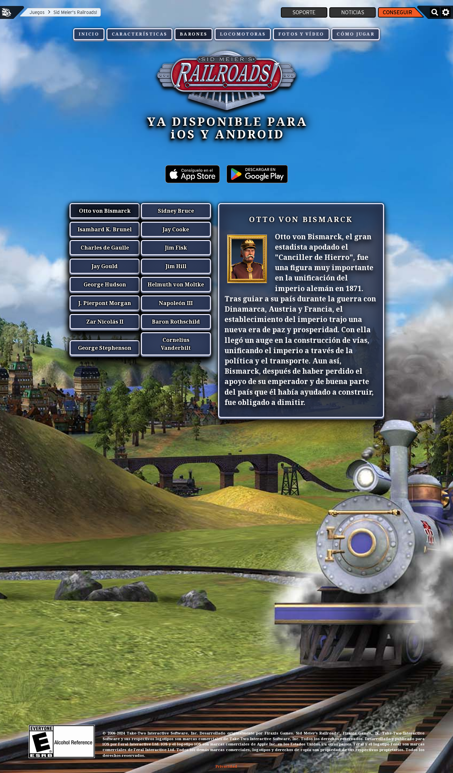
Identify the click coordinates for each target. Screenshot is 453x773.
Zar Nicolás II (104, 321)
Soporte (303, 12)
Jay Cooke (175, 229)
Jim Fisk (176, 247)
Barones (194, 34)
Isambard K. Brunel (105, 229)
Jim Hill (175, 266)
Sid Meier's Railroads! (75, 12)
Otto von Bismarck (105, 210)
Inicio (89, 34)
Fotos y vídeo (301, 34)
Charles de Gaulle (105, 247)
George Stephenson (104, 347)
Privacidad (226, 766)
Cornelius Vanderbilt (176, 343)
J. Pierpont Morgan (104, 303)
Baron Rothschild (176, 321)
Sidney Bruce (176, 210)
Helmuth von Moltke (176, 284)
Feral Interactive (6, 12)
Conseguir (397, 12)
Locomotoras (243, 34)
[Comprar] (192, 178)
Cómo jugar (355, 34)
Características (139, 34)
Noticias (352, 12)
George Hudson (105, 284)
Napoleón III (176, 303)
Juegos (37, 12)
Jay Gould (105, 266)
